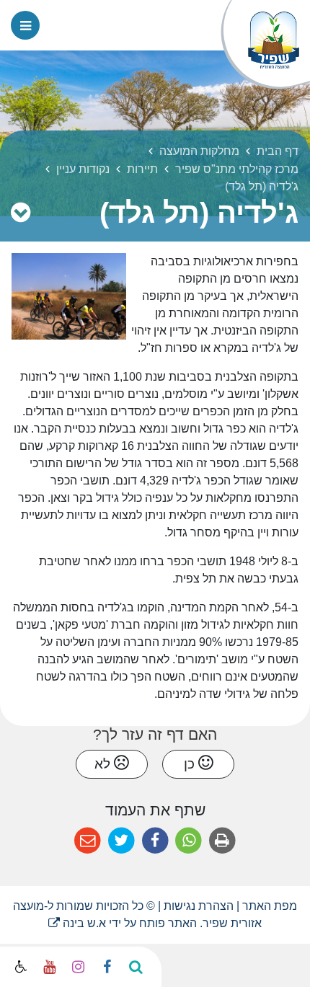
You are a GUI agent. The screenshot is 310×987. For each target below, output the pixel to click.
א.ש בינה (77, 923)
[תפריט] (25, 25)
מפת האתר (269, 906)
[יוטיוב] (49, 966)
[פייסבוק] (106, 966)
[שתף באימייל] (87, 841)
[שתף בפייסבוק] (155, 841)
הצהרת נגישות (199, 906)
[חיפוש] (135, 966)
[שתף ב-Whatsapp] (188, 841)
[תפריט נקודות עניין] (20, 212)
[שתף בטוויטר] (121, 841)
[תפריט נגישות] (19, 967)
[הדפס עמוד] (222, 841)
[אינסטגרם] (77, 966)
